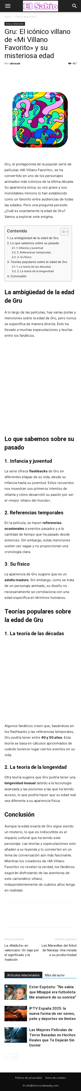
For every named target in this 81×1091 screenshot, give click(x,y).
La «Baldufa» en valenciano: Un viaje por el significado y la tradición (21, 953)
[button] (7, 6)
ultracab (15, 63)
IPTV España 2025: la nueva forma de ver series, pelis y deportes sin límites (52, 1013)
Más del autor (55, 975)
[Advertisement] (40, 386)
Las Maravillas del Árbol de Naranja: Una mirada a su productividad (59, 950)
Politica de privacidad (28, 1078)
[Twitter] (19, 73)
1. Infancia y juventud (29, 248)
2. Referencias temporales (34, 252)
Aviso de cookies (55, 1078)
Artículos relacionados (23, 975)
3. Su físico (24, 257)
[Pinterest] (29, 73)
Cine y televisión (25, 17)
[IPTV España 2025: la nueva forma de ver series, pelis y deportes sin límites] (15, 1013)
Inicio (7, 17)
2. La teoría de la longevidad (35, 271)
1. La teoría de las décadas (33, 266)
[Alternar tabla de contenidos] (62, 231)
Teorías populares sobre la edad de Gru (39, 262)
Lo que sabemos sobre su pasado (34, 243)
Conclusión (19, 276)
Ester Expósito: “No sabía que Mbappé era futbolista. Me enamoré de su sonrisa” (52, 992)
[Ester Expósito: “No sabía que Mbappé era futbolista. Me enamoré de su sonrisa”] (15, 992)
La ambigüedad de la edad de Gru (34, 238)
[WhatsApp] (40, 73)
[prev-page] (7, 1056)
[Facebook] (9, 73)
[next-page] (14, 1056)
